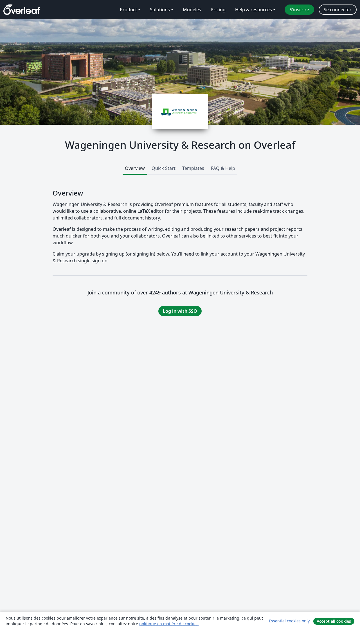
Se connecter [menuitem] (338, 9)
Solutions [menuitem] (160, 9)
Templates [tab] (193, 168)
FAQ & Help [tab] (223, 168)
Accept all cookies (334, 621)
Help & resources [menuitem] (253, 9)
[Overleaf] (21, 9)
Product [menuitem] (128, 9)
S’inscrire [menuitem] (299, 9)
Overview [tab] (135, 168)
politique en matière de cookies (169, 623)
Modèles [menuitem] (192, 9)
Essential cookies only (289, 621)
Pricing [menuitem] (218, 9)
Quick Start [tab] (164, 168)
